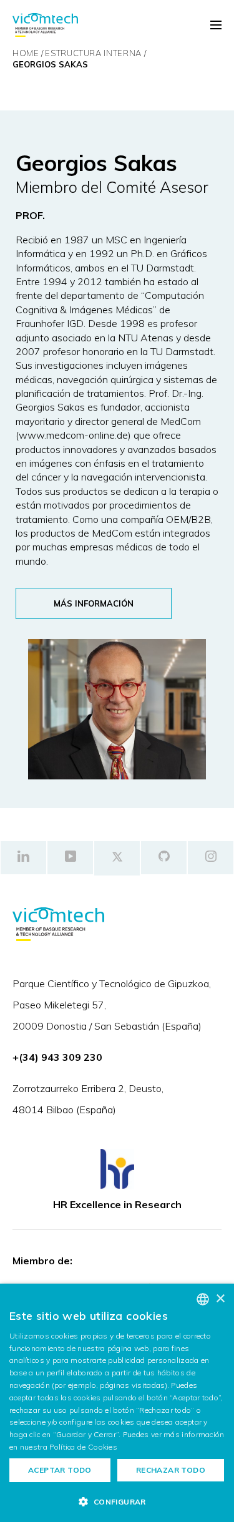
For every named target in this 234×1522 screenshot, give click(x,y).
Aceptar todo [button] (60, 1470)
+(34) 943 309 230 (57, 1057)
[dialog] (117, 1403)
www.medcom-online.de (73, 435)
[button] (117, 1501)
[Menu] (216, 25)
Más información (94, 603)
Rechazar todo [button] (170, 1470)
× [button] (220, 1299)
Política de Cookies (83, 1446)
